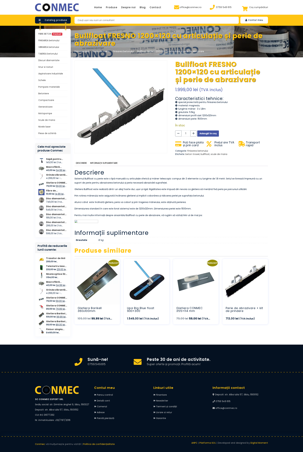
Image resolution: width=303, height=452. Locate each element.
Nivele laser (44, 126)
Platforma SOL (207, 442)
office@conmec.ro (191, 7)
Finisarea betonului (123, 51)
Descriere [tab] (81, 163)
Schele (42, 80)
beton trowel (192, 154)
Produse (111, 7)
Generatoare (45, 106)
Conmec (40, 444)
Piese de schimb (47, 133)
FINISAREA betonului (48, 40)
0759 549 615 (224, 7)
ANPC (194, 442)
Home (98, 7)
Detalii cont (103, 400)
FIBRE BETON (49, 33)
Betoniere (43, 93)
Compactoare (46, 100)
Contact (155, 7)
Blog (143, 7)
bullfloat (205, 154)
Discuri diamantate (48, 60)
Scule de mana (101, 51)
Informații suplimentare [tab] (104, 163)
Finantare (161, 394)
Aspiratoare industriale (50, 73)
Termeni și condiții (166, 406)
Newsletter (162, 400)
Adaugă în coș (208, 133)
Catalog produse (55, 20)
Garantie (161, 418)
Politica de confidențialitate (99, 444)
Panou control (105, 394)
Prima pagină (81, 51)
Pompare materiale (49, 86)
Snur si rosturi (45, 67)
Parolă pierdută (105, 418)
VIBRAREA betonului (48, 47)
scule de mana (219, 154)
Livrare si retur (164, 412)
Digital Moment (259, 442)
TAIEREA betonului (48, 53)
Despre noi (128, 7)
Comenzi (102, 406)
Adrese (101, 412)
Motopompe (45, 113)
